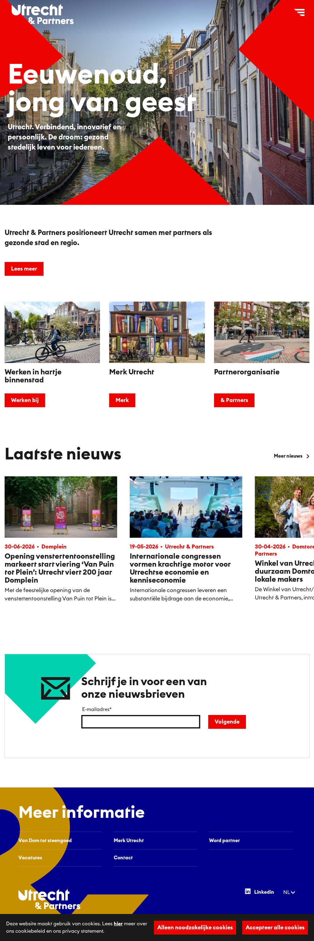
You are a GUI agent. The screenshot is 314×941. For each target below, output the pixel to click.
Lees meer (24, 268)
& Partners (234, 400)
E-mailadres (97, 709)
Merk (122, 400)
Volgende (227, 721)
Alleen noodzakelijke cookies (195, 927)
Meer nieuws (288, 456)
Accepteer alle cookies (275, 927)
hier (118, 923)
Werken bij (25, 400)
